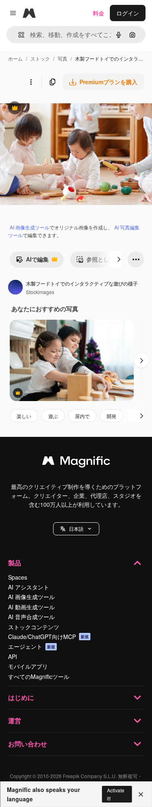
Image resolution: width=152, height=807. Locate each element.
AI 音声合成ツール (31, 617)
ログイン (127, 13)
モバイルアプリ (28, 666)
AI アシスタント (28, 587)
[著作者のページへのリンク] (15, 288)
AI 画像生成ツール (29, 227)
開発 (111, 415)
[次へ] (118, 259)
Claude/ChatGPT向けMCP (48, 637)
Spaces (17, 577)
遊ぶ (53, 415)
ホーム (15, 58)
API (12, 656)
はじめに (21, 697)
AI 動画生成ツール (31, 607)
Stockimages (40, 291)
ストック (40, 58)
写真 (62, 58)
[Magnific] (76, 462)
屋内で (82, 415)
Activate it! (115, 794)
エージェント (31, 646)
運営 (14, 720)
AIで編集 (32, 261)
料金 (98, 13)
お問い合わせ (27, 743)
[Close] (141, 794)
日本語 (76, 528)
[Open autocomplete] (18, 35)
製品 (14, 562)
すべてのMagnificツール (38, 676)
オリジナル (56, 109)
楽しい (24, 415)
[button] (76, 528)
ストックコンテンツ (33, 627)
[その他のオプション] (31, 82)
